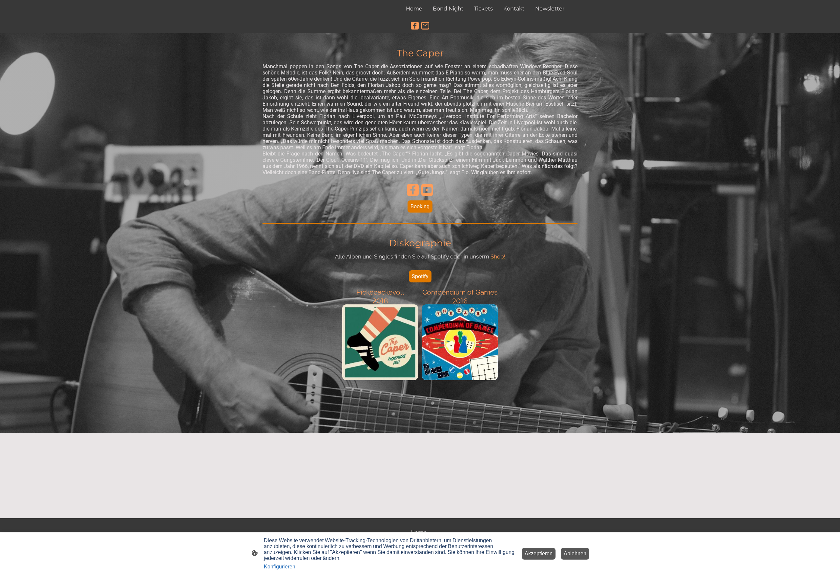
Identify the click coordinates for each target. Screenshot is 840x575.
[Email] (425, 26)
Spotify (420, 276)
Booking (420, 206)
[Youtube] (427, 190)
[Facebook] (415, 26)
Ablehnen (575, 553)
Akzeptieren (539, 553)
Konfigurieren (279, 566)
